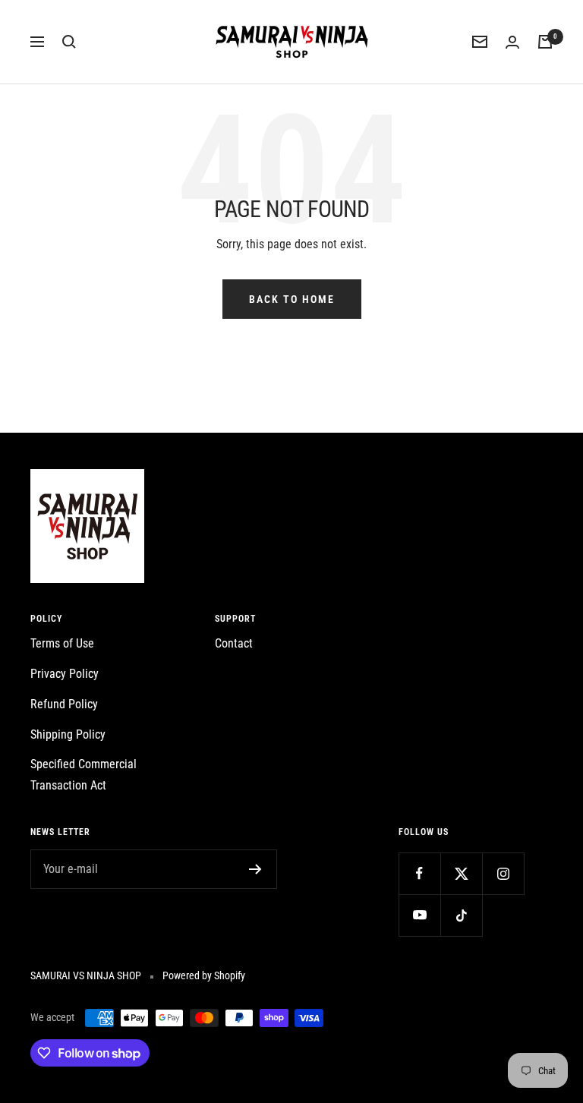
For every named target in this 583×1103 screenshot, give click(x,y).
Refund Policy (64, 704)
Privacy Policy (64, 674)
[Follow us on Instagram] (503, 873)
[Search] (69, 42)
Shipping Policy (68, 734)
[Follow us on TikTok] (461, 915)
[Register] (255, 869)
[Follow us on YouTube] (419, 915)
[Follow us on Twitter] (461, 873)
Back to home (292, 299)
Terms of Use (62, 643)
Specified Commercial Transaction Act (83, 775)
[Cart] (545, 42)
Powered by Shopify (203, 975)
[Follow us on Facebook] (419, 873)
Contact (234, 643)
